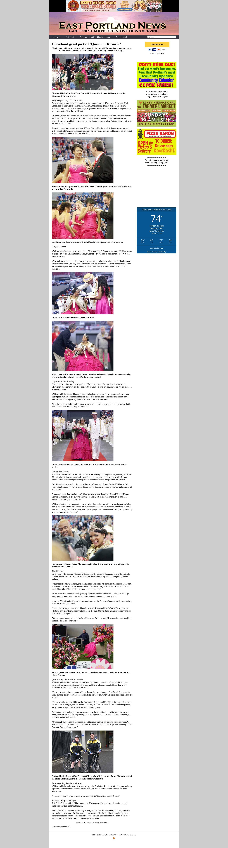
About (70, 37)
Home (57, 37)
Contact (121, 37)
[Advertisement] (156, 188)
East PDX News (116, 835)
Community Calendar (95, 37)
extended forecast (156, 248)
